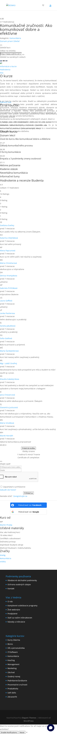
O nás (10, 601)
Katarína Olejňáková (9, 238)
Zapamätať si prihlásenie (14, 487)
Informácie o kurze (8, 66)
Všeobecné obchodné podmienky (22, 580)
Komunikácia (15, 38)
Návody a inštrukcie (16, 621)
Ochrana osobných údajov (19, 584)
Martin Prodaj (6, 525)
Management (13, 664)
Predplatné (12, 613)
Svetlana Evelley (7, 225)
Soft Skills (12, 692)
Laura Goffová (6, 300)
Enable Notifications (9, 732)
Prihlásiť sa (28, 493)
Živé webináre (14, 609)
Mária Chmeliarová (8, 263)
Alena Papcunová (7, 250)
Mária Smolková (7, 423)
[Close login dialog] (1, 461)
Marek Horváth (6, 435)
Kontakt (11, 588)
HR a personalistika (16, 648)
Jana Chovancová (7, 394)
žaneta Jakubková (7, 326)
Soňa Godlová (6, 338)
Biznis (10, 644)
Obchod (11, 672)
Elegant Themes (29, 717)
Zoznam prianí (6, 41)
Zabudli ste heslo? (8, 490)
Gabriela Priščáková (8, 288)
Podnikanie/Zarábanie (17, 680)
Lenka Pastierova (7, 313)
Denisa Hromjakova (8, 275)
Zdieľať (16, 41)
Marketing (12, 668)
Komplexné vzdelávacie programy (22, 605)
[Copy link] (23, 54)
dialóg (2, 555)
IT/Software (13, 652)
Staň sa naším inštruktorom (20, 617)
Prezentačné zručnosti (17, 684)
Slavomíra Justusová (9, 407)
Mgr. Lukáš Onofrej (8, 363)
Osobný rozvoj (14, 676)
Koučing (11, 660)
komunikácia (5, 558)
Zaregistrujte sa (20, 496)
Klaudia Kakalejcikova (9, 379)
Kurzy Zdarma (14, 640)
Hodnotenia (5, 69)
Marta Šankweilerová (9, 351)
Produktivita (13, 688)
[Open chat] (50, 727)
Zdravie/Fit (12, 697)
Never (22, 732)
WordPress (29, 721)
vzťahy (3, 561)
